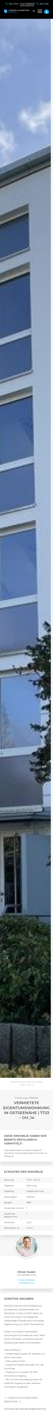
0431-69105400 (27, 5)
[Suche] (32, 11)
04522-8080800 (27, 4)
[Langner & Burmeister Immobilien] (22, 11)
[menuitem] (32, 11)
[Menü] (38, 11)
